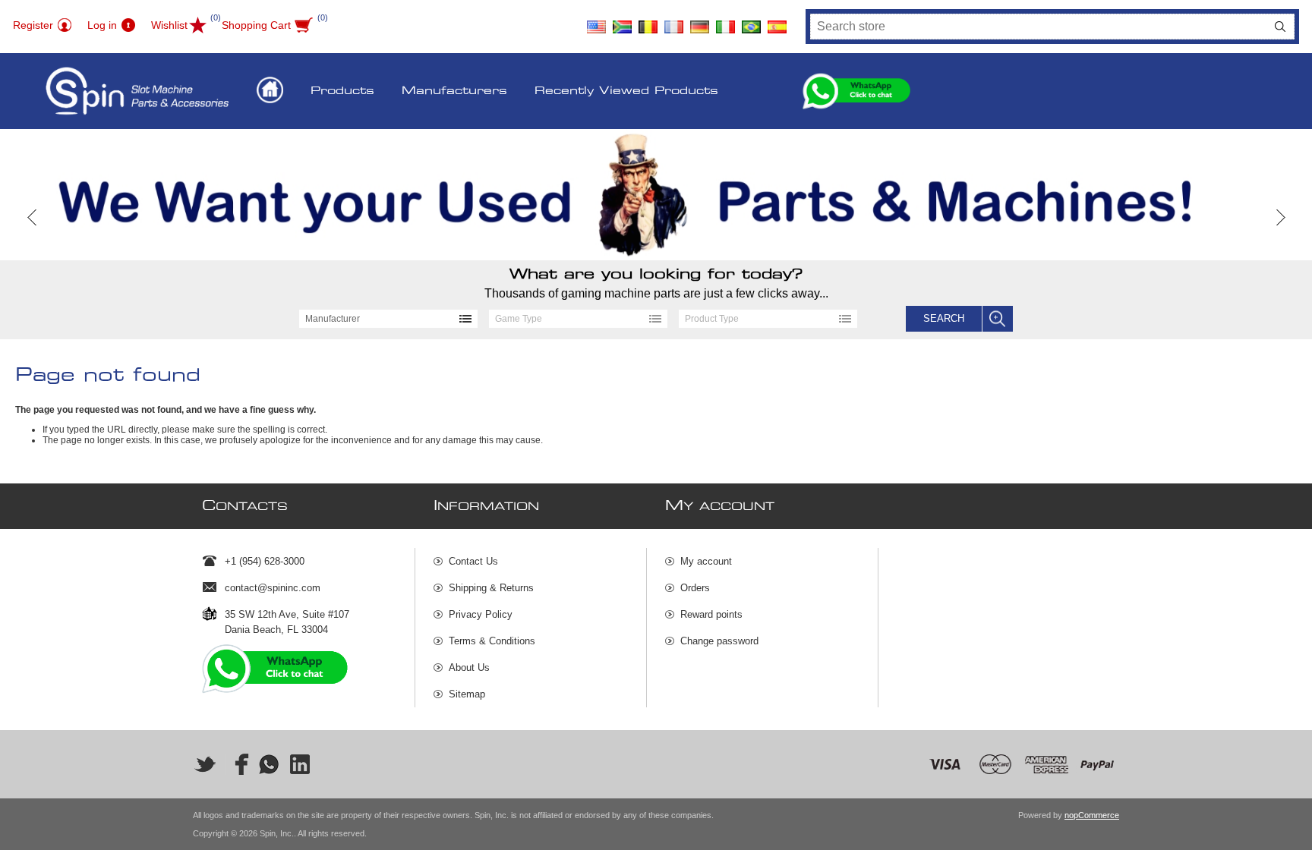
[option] (656, 194)
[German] (700, 21)
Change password (719, 641)
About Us (469, 667)
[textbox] (1038, 26)
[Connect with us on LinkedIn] (301, 764)
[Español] (777, 21)
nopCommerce (1091, 815)
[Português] (752, 21)
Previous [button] (32, 217)
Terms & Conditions (492, 641)
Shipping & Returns (491, 587)
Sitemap (467, 694)
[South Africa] (622, 21)
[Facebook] (237, 764)
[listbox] (388, 319)
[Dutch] (648, 21)
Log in (102, 25)
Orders (695, 587)
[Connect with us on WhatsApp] (269, 764)
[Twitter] (205, 764)
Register (33, 25)
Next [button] (1280, 217)
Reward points (711, 614)
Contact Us (473, 561)
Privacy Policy (480, 614)
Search (1280, 26)
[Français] (674, 21)
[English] (597, 21)
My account (706, 561)
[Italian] (726, 21)
